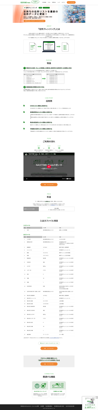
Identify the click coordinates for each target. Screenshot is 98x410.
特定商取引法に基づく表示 (59, 406)
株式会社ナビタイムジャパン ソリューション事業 (30, 406)
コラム (49, 2)
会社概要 (42, 406)
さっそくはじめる (71, 2)
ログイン (63, 2)
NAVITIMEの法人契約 (70, 406)
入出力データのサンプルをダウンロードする (49, 343)
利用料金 (54, 2)
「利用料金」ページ (54, 205)
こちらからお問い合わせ (54, 337)
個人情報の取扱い (49, 406)
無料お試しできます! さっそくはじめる (34, 21)
